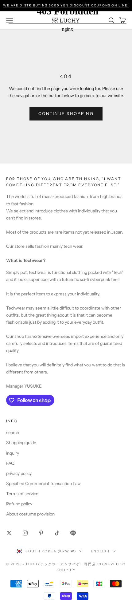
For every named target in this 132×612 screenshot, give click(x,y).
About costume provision (30, 514)
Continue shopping (66, 113)
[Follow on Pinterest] (41, 533)
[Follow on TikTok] (57, 533)
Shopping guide (21, 442)
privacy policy (19, 473)
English (100, 551)
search (12, 432)
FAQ (10, 463)
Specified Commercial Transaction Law (43, 483)
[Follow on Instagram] (25, 533)
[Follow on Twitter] (9, 533)
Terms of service (22, 493)
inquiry (12, 453)
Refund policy (19, 504)
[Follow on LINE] (73, 533)
